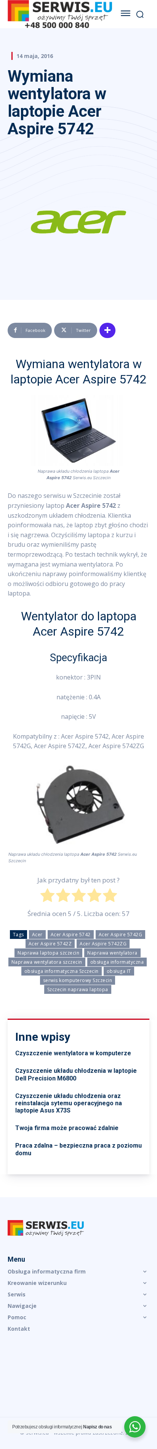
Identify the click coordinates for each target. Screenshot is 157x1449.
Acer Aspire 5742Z (50, 943)
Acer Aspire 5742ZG (103, 943)
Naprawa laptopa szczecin (48, 953)
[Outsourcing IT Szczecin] (60, 14)
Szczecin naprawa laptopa (77, 989)
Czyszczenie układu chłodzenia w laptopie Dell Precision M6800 (76, 1074)
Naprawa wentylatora (112, 953)
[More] (107, 330)
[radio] (47, 896)
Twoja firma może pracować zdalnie (67, 1128)
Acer (37, 934)
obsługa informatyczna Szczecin (61, 971)
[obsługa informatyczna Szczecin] (78, 1228)
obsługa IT (119, 971)
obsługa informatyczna (117, 962)
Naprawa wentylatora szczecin (46, 962)
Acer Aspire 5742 (71, 934)
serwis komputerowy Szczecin (77, 980)
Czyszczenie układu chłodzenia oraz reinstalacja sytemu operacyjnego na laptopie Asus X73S (68, 1103)
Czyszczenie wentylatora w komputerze (73, 1053)
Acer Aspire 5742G (121, 934)
